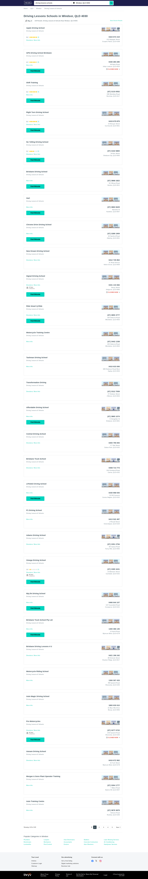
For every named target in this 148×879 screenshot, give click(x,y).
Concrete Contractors (91, 842)
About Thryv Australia (44, 875)
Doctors (66, 844)
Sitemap (34, 866)
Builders (86, 839)
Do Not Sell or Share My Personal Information (87, 875)
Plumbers (27, 839)
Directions (29, 40)
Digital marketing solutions (70, 863)
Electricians (27, 842)
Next (117, 827)
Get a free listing (66, 861)
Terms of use (69, 875)
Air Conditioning (109, 842)
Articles (33, 861)
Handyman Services (110, 844)
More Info (37, 40)
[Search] (111, 3)
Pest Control (48, 844)
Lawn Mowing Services (111, 839)
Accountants (68, 842)
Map (29, 21)
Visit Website (35, 71)
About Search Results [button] (116, 20)
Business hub (65, 866)
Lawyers (46, 839)
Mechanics (47, 842)
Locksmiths (27, 844)
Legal (105, 875)
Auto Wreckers (89, 844)
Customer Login (36, 863)
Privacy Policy (57, 875)
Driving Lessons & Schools (35, 31)
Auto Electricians (69, 839)
